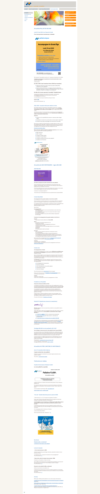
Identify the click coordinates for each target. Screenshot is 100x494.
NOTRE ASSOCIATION (54, 9)
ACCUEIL (26, 9)
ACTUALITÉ (67, 15)
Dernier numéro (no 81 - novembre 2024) (41, 390)
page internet (46, 271)
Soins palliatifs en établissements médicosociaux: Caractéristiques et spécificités (48, 483)
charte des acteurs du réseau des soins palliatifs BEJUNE (48, 318)
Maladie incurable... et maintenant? (40, 441)
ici (44, 101)
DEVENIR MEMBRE (69, 20)
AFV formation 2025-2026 (49, 238)
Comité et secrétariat (29, 17)
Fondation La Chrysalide (47, 297)
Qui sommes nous (28, 14)
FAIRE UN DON (68, 17)
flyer (38, 99)
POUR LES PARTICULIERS (33, 9)
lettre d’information (41, 315)
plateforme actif (41, 314)
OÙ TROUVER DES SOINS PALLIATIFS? (70, 12)
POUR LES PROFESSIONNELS (44, 9)
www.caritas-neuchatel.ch (38, 243)
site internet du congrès (43, 356)
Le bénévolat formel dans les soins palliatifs (42, 443)
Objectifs (26, 15)
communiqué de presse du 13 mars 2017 (46, 340)
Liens (25, 20)
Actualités (26, 12)
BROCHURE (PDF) (68, 25)
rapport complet (50, 341)
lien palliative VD (51, 388)
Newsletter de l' (70, 23)
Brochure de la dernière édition (39, 128)
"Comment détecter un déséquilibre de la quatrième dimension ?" (45, 485)
